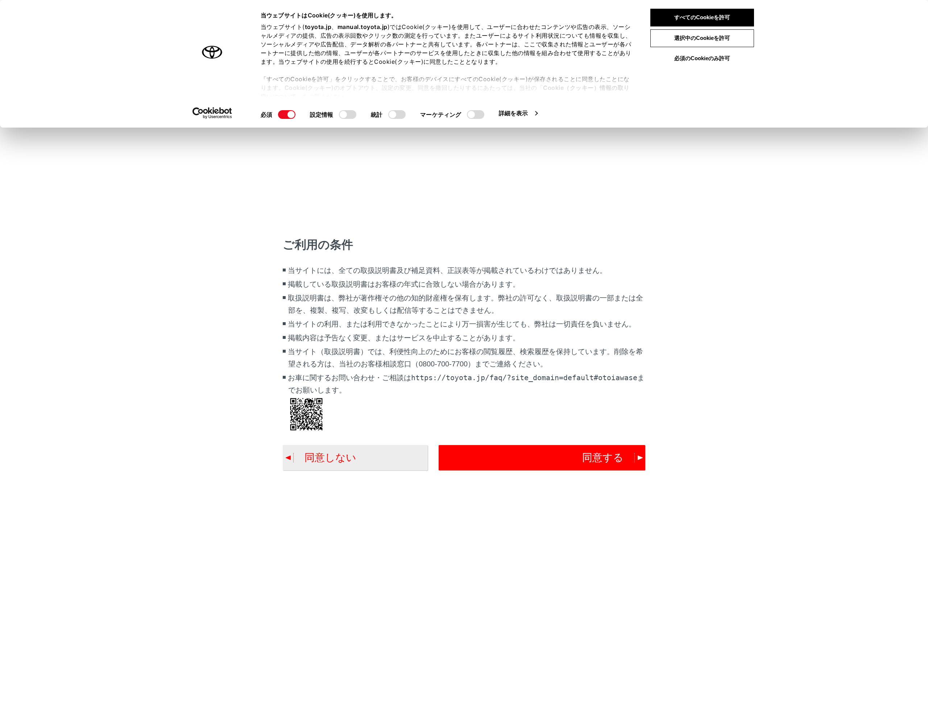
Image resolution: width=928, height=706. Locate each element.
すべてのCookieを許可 (702, 17)
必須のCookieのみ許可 (702, 58)
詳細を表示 (513, 113)
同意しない (330, 457)
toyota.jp (318, 26)
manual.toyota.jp (362, 26)
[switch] (347, 114)
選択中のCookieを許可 (702, 38)
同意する (603, 457)
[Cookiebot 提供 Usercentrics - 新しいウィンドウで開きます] (212, 113)
